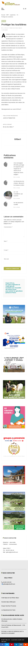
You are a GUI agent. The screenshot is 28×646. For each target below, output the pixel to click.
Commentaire (8, 227)
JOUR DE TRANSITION (9, 118)
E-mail (6, 250)
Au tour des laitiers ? (8, 127)
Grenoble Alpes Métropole (8, 602)
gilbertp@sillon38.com (9, 584)
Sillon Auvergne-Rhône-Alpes (13, 615)
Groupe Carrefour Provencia (8, 606)
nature (4, 21)
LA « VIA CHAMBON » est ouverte (18, 194)
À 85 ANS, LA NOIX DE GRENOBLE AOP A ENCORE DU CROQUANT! (12, 632)
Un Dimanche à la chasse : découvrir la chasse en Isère (19, 183)
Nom (5, 241)
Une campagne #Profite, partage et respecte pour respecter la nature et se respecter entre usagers (19, 168)
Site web (6, 259)
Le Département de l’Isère (8, 610)
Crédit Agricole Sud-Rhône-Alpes (10, 598)
